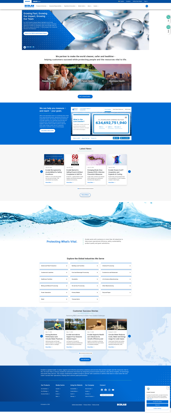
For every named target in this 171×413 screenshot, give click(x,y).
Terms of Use (95, 404)
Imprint (72, 394)
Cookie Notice (149, 398)
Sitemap (72, 396)
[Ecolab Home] (29, 6)
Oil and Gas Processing (78, 285)
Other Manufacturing (108, 285)
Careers (87, 391)
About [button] (89, 6)
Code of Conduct (89, 396)
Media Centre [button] (81, 6)
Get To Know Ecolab (84, 96)
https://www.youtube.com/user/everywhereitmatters (113, 390)
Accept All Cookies (157, 401)
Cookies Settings (157, 408)
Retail (42, 299)
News (57, 396)
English (122, 1)
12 (92, 188)
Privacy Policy (87, 404)
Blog (57, 391)
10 (90, 188)
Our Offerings (44, 391)
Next (129, 171)
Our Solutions (44, 388)
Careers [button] (95, 6)
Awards (57, 388)
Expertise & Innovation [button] (69, 6)
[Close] (168, 387)
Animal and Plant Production (48, 265)
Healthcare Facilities (46, 279)
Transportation (76, 299)
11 (91, 188)
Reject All (157, 405)
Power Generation (46, 292)
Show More (48, 182)
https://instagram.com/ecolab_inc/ (109, 390)
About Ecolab (88, 388)
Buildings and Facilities (78, 265)
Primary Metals (76, 292)
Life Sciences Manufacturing (110, 279)
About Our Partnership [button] (31, 42)
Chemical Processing (108, 265)
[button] (47, 6)
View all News (85, 194)
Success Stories (44, 394)
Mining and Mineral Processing (49, 285)
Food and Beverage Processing (80, 272)
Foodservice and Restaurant (110, 272)
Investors (128, 1)
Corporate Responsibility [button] (55, 6)
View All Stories (85, 359)
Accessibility (73, 388)
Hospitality (75, 279)
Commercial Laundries (47, 272)
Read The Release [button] (29, 37)
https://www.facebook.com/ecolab (105, 390)
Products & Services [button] (41, 6)
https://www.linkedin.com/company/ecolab (102, 390)
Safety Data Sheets (137, 1)
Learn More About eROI (47, 130)
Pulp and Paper (106, 292)
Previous (41, 171)
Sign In (145, 1)
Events (57, 394)
